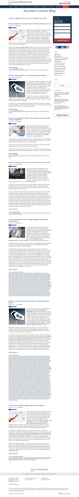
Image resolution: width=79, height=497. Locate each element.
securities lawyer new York (14, 393)
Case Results (44, 6)
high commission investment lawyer (32, 111)
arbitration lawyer (12, 274)
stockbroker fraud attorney (14, 397)
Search (62, 85)
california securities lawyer (45, 275)
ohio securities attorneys (25, 382)
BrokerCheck (45, 38)
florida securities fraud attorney (17, 284)
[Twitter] (59, 47)
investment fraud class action (33, 290)
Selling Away (58, 56)
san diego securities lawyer (21, 384)
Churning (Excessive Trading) (17, 68)
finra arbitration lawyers (44, 365)
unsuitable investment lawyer (39, 155)
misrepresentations (13, 240)
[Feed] (68, 47)
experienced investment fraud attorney (27, 282)
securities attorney (12, 387)
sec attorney (28, 384)
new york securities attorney (29, 379)
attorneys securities (23, 275)
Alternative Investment (60, 59)
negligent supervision (15, 458)
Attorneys (29, 6)
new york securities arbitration (17, 379)
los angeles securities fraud (44, 377)
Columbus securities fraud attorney (18, 279)
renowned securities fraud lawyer (31, 383)
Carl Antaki (23, 111)
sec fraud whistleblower (44, 384)
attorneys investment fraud (14, 275)
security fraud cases (12, 395)
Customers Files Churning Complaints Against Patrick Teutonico (26, 405)
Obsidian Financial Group (20, 295)
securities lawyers (22, 393)
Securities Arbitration (20, 385)
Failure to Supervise (59, 66)
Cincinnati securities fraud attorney (35, 276)
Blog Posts (54, 474)
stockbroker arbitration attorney (36, 396)
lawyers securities (27, 294)
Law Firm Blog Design (64, 493)
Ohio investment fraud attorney (14, 382)
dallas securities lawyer (25, 281)
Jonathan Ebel (23, 69)
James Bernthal (14, 294)
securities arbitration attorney (41, 385)
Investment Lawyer (16, 211)
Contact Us (65, 6)
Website (16, 6)
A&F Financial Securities (16, 273)
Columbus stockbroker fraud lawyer (39, 362)
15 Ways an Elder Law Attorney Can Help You (62, 115)
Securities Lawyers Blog (20, 3)
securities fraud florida (33, 388)
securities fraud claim (25, 388)
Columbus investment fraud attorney (32, 278)
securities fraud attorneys (15, 388)
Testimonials (58, 6)
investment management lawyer (38, 293)
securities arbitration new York (44, 386)
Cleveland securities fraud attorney (34, 277)
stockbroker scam (45, 397)
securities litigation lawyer (21, 394)
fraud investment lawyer (46, 284)
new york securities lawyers (46, 380)
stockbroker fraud (46, 396)
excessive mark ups (33, 457)
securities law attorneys (38, 392)
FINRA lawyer (26, 283)
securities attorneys (19, 387)
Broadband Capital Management (18, 212)
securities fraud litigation (25, 391)
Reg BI (57, 54)
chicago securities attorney (14, 276)
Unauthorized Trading (35, 295)
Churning (20, 359)
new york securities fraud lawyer (24, 380)
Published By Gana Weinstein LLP (64, 2)
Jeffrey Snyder (13, 377)
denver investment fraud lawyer (36, 281)
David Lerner (36, 212)
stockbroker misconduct (23, 397)
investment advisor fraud (31, 287)
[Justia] (65, 47)
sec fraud (38, 384)
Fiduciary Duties (15, 154)
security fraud (39, 394)
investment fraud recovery (23, 292)
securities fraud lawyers (15, 391)
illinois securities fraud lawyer (43, 286)
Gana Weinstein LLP (20, 493)
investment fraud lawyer (31, 291)
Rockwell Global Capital (42, 383)
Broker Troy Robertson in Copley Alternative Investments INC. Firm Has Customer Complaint (61, 100)
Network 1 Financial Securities (32, 69)
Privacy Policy (32, 474)
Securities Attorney (59, 63)
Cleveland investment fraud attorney (21, 277)
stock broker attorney (20, 395)
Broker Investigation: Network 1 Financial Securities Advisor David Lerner (29, 162)
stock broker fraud (28, 395)
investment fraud (24, 288)
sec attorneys (33, 384)
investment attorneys (16, 288)
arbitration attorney (24, 273)
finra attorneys (20, 283)
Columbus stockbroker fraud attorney (32, 279)
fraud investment (38, 284)
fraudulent (12, 450)
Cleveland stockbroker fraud (41, 360)
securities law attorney (29, 392)
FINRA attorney (15, 283)
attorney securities (46, 274)
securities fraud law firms (16, 389)
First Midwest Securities (42, 457)
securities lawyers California (31, 393)
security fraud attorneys (46, 394)
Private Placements (59, 73)
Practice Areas (36, 6)
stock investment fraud (25, 396)
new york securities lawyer (36, 380)
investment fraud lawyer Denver (43, 291)
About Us (22, 6)
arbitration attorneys (44, 273)
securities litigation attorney (42, 393)
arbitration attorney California (34, 273)
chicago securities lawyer (23, 276)
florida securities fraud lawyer (28, 284)
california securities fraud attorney (33, 275)
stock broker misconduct (16, 396)
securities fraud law (41, 388)
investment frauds (42, 292)
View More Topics (58, 75)
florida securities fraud (45, 366)
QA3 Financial (28, 295)
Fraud (33, 367)
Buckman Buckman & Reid (29, 212)
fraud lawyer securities (32, 285)
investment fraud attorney (16, 155)
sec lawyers (13, 385)
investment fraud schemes (34, 292)
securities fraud (17, 257)
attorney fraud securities (27, 274)
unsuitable (46, 134)
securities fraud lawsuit (38, 389)
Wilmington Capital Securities (15, 214)
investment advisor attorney (20, 287)
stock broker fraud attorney (37, 395)
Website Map (43, 474)
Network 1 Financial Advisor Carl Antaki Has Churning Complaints (27, 75)
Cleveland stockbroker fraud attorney (18, 278)
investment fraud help (13, 291)
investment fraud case (23, 290)
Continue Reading (13, 67)
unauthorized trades (43, 421)
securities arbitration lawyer (22, 386)
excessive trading (24, 47)
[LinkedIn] (62, 47)
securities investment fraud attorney (18, 392)
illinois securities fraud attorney (31, 286)
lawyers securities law (35, 294)
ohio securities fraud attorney (36, 382)
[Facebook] (57, 47)
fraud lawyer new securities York (22, 285)
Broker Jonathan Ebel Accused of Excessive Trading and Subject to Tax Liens (30, 23)
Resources (51, 6)
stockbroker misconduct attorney (35, 397)
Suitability (57, 61)
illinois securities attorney (20, 286)
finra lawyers (31, 283)
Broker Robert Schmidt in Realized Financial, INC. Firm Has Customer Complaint (61, 94)
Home (11, 6)
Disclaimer (38, 474)
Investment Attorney (59, 68)
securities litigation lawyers (31, 394)
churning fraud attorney (16, 69)
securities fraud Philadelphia (35, 391)
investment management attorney (25, 293)
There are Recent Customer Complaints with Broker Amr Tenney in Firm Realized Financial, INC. (62, 107)
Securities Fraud (58, 71)
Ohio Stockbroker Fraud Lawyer (18, 383)
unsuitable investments (32, 175)
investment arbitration (40, 287)
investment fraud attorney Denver (44, 288)
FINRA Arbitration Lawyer (40, 282)
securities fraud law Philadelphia (28, 389)
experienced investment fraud (14, 282)
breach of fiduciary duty (32, 423)
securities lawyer (47, 392)
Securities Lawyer (15, 355)
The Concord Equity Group (34, 398)
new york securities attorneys (40, 379)
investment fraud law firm (22, 291)
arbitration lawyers (19, 274)
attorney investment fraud (38, 274)
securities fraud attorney (44, 69)
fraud (27, 324)
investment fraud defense (44, 290)
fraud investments (12, 285)
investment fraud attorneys (14, 290)
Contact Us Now (62, 40)
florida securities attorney (39, 283)
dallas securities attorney (16, 281)
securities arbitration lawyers (33, 386)
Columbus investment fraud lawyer (40, 361)
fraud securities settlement (42, 285)
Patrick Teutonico (44, 458)
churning (35, 93)
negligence (28, 378)
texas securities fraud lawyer (23, 398)
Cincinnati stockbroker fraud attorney (42, 359)
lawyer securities (20, 294)
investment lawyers (15, 293)
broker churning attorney (16, 111)
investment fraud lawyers (13, 292)
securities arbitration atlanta (29, 385)
